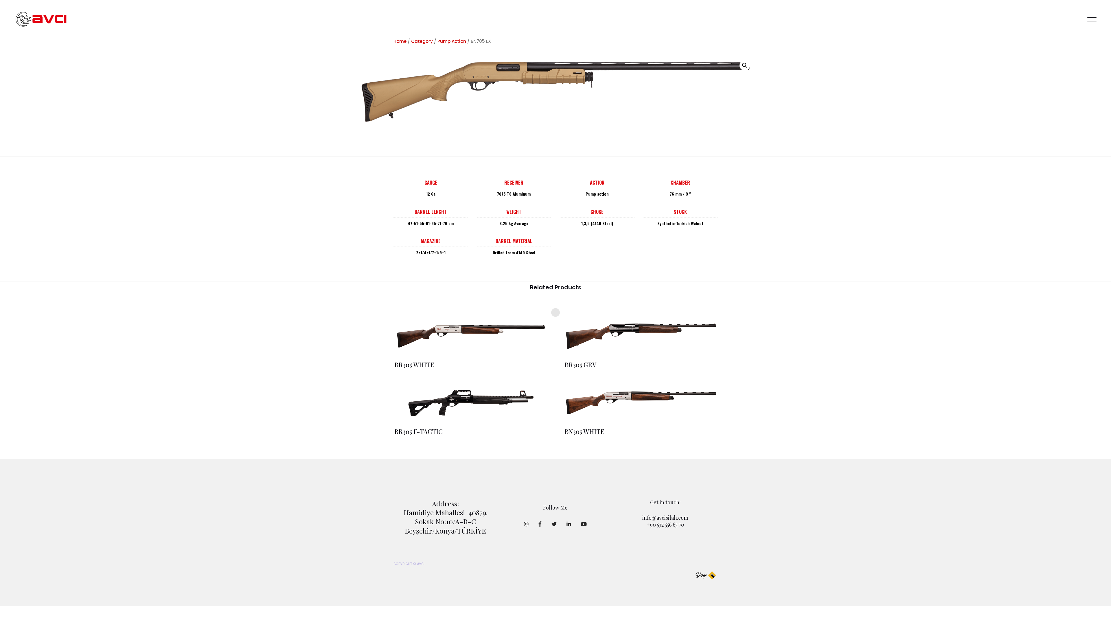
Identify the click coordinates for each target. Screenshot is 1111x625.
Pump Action (451, 41)
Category (422, 41)
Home (399, 41)
